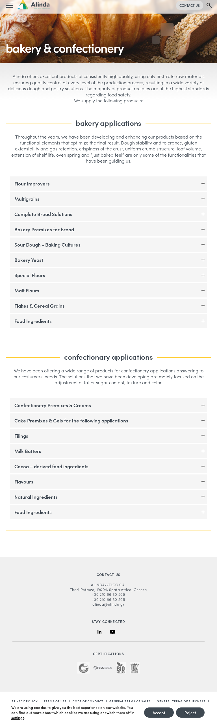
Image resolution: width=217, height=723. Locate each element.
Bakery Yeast (28, 259)
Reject (190, 712)
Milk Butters (27, 451)
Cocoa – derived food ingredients (51, 466)
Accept (159, 712)
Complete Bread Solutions (43, 214)
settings (17, 717)
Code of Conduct (88, 701)
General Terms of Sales (130, 701)
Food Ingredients (33, 321)
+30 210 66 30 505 (108, 594)
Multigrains (27, 198)
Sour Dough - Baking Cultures (47, 244)
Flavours (23, 481)
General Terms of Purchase (181, 701)
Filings (21, 435)
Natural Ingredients (36, 496)
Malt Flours (26, 290)
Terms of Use (55, 701)
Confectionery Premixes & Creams (52, 405)
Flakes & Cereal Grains (39, 305)
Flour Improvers (32, 183)
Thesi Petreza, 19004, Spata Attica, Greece (108, 589)
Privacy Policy (25, 701)
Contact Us (189, 5)
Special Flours (29, 275)
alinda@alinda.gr (108, 604)
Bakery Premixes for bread (44, 229)
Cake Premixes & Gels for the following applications (71, 420)
